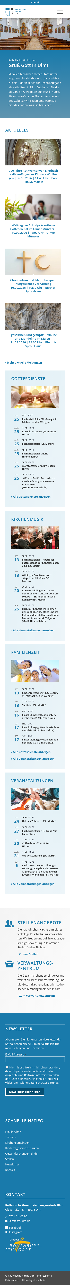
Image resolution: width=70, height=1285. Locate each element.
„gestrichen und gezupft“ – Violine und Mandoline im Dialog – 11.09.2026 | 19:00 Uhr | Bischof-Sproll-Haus (33, 340)
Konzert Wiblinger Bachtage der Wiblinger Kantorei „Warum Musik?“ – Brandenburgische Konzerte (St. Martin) (40, 595)
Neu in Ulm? (13, 1132)
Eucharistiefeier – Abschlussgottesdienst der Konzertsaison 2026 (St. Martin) (40, 562)
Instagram (15, 1232)
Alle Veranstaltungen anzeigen (34, 630)
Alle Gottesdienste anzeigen (32, 496)
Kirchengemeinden (17, 1143)
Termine (10, 1137)
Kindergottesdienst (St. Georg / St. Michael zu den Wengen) (40, 694)
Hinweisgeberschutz (33, 1280)
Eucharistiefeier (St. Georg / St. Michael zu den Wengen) (40, 421)
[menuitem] (36, 2)
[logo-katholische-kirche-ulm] (29, 11)
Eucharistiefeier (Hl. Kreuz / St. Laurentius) (39, 832)
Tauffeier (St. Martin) (34, 705)
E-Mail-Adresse (15, 1054)
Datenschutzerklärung (42, 1082)
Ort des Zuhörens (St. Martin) (39, 821)
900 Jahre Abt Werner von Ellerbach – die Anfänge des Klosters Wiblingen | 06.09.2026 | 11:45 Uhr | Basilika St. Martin (33, 176)
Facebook (15, 1228)
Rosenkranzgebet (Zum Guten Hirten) (39, 433)
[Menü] (60, 11)
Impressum (43, 1275)
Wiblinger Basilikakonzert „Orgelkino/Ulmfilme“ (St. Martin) (37, 578)
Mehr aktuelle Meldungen (24, 362)
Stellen (9, 1159)
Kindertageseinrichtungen (22, 1148)
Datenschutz (12, 1280)
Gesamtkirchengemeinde (21, 1153)
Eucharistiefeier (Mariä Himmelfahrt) (35, 455)
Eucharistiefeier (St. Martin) (38, 443)
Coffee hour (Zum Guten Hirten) (36, 845)
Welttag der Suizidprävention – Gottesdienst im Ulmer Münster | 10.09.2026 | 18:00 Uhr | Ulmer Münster (33, 230)
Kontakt (10, 1170)
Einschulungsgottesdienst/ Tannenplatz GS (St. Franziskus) (40, 729)
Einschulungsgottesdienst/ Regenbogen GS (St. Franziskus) (39, 716)
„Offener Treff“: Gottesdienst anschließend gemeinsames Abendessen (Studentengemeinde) (39, 483)
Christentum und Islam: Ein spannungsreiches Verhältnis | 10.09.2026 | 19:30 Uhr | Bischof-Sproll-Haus (33, 285)
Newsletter (12, 1164)
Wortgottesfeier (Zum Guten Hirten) (38, 467)
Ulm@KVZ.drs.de (19, 1221)
